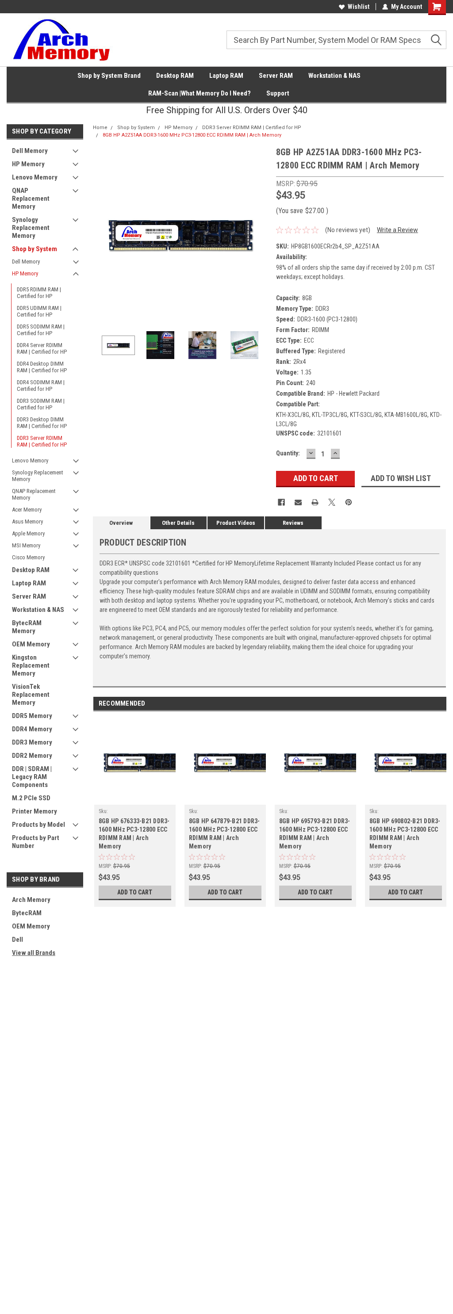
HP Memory (28, 164)
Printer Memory (34, 811)
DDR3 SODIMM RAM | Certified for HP (41, 404)
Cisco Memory (28, 557)
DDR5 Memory (32, 716)
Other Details (178, 522)
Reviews (293, 522)
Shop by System (34, 249)
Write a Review (397, 229)
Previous (102, 233)
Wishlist (358, 6)
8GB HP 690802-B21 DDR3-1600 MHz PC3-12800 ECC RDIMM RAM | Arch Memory (405, 833)
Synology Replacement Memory (31, 228)
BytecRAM (27, 913)
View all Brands (33, 953)
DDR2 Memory (32, 756)
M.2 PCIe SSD (31, 798)
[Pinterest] (348, 502)
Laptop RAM (226, 76)
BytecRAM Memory (27, 627)
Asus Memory (27, 521)
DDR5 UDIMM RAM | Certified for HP (39, 311)
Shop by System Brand (109, 76)
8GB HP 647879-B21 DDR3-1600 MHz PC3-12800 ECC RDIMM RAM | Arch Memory (224, 833)
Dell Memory (30, 151)
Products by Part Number (35, 842)
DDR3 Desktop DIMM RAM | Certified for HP (42, 422)
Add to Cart (134, 892)
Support (277, 93)
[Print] (315, 502)
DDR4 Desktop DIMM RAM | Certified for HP (42, 367)
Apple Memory (28, 533)
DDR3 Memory (32, 742)
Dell (17, 939)
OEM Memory (31, 644)
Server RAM (276, 76)
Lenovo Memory (35, 177)
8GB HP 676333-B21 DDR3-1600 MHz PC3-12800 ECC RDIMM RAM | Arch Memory (134, 833)
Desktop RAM (175, 76)
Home (100, 127)
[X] (331, 502)
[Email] (298, 502)
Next (260, 233)
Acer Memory (27, 509)
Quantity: (288, 453)
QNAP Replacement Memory (31, 198)
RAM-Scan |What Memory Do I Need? (199, 93)
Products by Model (38, 825)
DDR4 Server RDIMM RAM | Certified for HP (42, 348)
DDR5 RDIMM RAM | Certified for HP (39, 292)
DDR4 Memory (32, 729)
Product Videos (235, 522)
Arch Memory (31, 900)
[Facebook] (281, 502)
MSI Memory (26, 545)
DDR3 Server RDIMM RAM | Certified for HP (42, 441)
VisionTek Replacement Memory (31, 695)
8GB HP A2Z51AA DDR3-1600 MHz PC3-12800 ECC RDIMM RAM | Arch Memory (192, 135)
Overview (121, 522)
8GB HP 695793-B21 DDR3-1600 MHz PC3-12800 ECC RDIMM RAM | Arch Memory (314, 833)
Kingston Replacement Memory (31, 665)
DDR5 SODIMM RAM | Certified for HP (41, 329)
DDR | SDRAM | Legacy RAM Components (32, 777)
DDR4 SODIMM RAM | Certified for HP (41, 385)
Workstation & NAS (334, 76)
